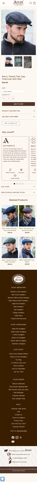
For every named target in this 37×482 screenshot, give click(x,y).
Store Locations (18, 366)
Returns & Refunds (18, 384)
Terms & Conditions (18, 418)
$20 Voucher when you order (18, 389)
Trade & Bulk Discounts (18, 318)
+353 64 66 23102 (22, 431)
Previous (1, 158)
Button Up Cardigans (18, 338)
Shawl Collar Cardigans (18, 332)
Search (30, 3)
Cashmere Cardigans (18, 344)
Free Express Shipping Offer (13, 192)
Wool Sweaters (18, 306)
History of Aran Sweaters (18, 357)
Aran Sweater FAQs (18, 398)
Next (35, 158)
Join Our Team (18, 372)
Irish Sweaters (18, 310)
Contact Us (18, 415)
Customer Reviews (18, 395)
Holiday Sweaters (18, 313)
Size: (4, 88)
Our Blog (18, 360)
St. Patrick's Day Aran (18, 363)
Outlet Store (18, 315)
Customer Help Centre (18, 409)
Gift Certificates (18, 392)
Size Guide (5, 187)
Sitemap (23, 470)
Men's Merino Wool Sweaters (18, 300)
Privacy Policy (18, 420)
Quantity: (6, 95)
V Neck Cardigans (18, 335)
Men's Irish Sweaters (18, 295)
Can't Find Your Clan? (18, 423)
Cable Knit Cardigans (18, 329)
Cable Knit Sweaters (18, 303)
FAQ (18, 412)
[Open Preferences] (2, 479)
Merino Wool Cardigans (18, 341)
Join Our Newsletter (18, 369)
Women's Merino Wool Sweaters (18, 298)
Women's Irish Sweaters (19, 292)
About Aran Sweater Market (18, 354)
